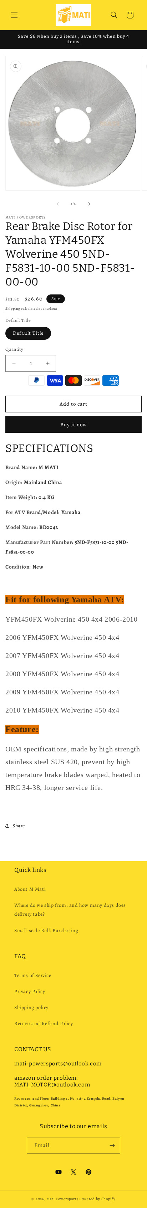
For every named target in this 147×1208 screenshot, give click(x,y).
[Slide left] (58, 204)
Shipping (12, 308)
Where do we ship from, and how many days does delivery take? (70, 909)
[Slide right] (89, 204)
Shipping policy (31, 1007)
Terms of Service (32, 975)
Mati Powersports (62, 1199)
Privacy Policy (29, 991)
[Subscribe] (112, 1145)
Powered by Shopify (97, 1199)
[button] (14, 15)
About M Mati (30, 889)
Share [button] (18, 825)
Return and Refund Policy (43, 1023)
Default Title (28, 333)
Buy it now (73, 424)
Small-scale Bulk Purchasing (46, 930)
